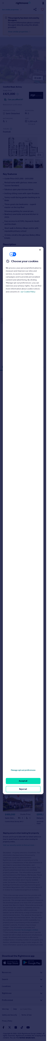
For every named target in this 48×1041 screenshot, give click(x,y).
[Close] (40, 250)
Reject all (23, 789)
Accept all (23, 781)
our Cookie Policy (28, 292)
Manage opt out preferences (23, 770)
